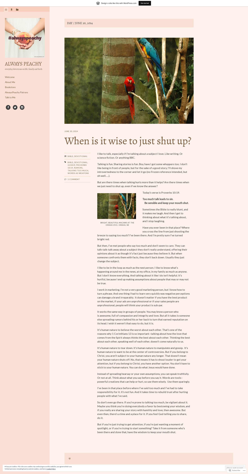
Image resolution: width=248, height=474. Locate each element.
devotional (81, 162)
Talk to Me (10, 97)
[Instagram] (22, 108)
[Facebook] (8, 108)
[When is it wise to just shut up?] (129, 81)
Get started (145, 3)
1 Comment (74, 179)
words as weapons (78, 173)
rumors (78, 168)
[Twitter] (15, 108)
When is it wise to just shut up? (127, 141)
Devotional (81, 156)
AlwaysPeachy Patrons (16, 92)
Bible (70, 156)
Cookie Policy (51, 469)
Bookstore (10, 87)
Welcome (10, 77)
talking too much (78, 170)
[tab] (6, 9)
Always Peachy (23, 63)
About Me (10, 82)
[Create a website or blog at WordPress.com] (70, 458)
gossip (71, 165)
